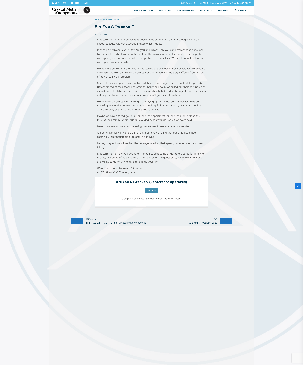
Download (151, 190)
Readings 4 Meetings (107, 19)
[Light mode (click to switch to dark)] (298, 186)
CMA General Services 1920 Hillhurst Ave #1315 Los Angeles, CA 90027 (215, 3)
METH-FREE (60, 3)
